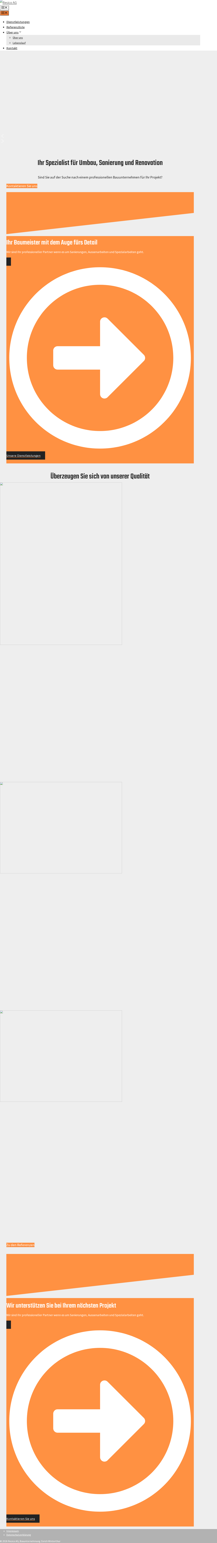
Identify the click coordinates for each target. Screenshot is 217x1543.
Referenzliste (15, 27)
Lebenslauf (19, 43)
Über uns (12, 32)
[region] (100, 99)
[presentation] (61, 643)
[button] (100, 135)
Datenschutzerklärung (18, 1534)
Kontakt (11, 48)
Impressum (12, 1531)
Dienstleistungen (18, 22)
